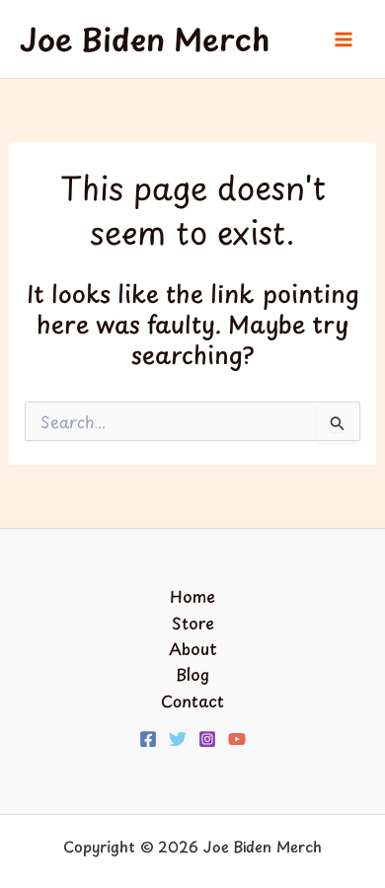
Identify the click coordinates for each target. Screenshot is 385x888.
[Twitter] (178, 739)
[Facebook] (148, 739)
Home (192, 596)
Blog (192, 674)
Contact (192, 700)
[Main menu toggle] (343, 39)
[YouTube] (237, 739)
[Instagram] (207, 739)
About (193, 648)
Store (193, 622)
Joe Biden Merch (145, 39)
